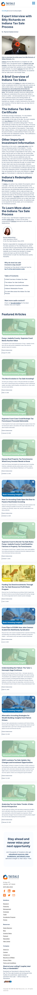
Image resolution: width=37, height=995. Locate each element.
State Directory (7, 928)
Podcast (5, 936)
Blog (4, 930)
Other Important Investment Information (17, 285)
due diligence (9, 121)
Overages (6, 912)
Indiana (4, 61)
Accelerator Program (9, 917)
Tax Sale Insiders (16, 303)
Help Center (6, 941)
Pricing (5, 920)
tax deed (16, 196)
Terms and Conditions (9, 963)
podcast (20, 69)
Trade (5, 914)
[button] (33, 3)
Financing (6, 906)
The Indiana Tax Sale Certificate (14, 282)
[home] (8, 3)
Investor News (7, 933)
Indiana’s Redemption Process (14, 288)
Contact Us (6, 955)
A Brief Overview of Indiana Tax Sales (16, 279)
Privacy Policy (7, 960)
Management (7, 909)
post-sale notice (23, 146)
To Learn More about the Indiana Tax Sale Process (17, 292)
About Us (6, 949)
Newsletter (6, 938)
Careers (5, 952)
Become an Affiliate (9, 957)
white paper (10, 219)
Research (6, 904)
